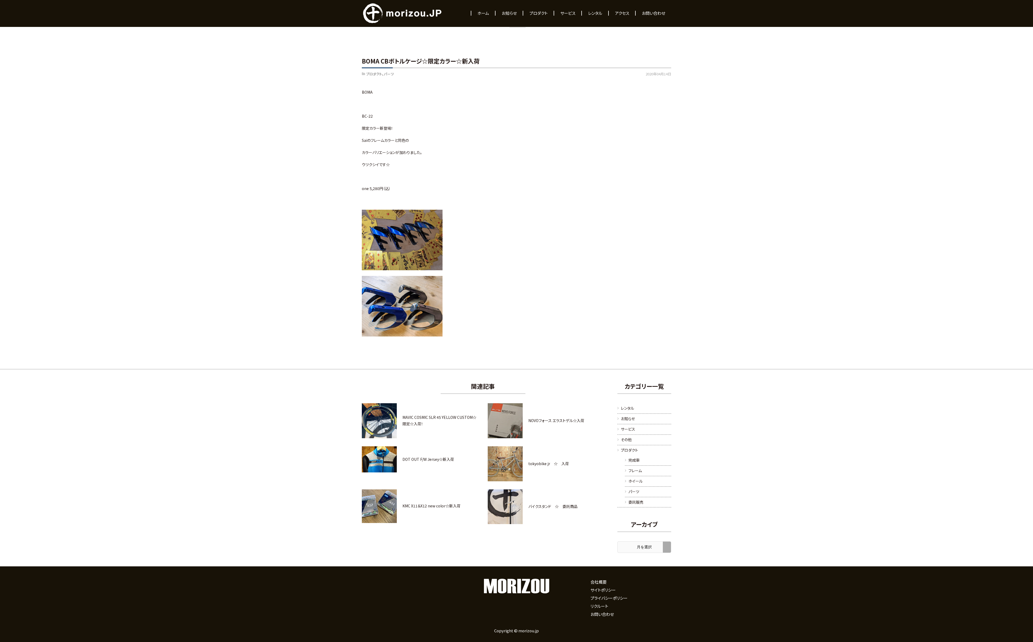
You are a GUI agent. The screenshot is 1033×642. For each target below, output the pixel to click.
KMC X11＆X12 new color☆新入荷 (431, 505)
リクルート (599, 606)
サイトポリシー (603, 590)
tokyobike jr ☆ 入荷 (548, 463)
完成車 (634, 460)
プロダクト (374, 73)
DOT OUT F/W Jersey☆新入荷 (428, 459)
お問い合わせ (602, 614)
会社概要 (598, 582)
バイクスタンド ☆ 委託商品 (553, 506)
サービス (628, 429)
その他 (626, 439)
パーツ (389, 73)
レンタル (627, 408)
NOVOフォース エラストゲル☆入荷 (556, 420)
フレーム (635, 470)
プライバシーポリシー (609, 598)
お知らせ (628, 418)
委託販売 (635, 502)
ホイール (635, 481)
